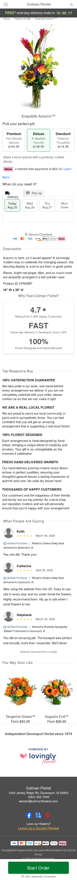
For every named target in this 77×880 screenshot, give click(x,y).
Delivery (12, 196)
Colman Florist (39, 4)
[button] (68, 870)
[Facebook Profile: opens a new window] (29, 815)
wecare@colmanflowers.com (38, 801)
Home (6, 18)
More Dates (65, 205)
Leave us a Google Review (38, 828)
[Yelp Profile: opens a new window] (48, 815)
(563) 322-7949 (38, 797)
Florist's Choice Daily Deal (48, 543)
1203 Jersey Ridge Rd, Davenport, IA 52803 (38, 793)
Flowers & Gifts (22, 18)
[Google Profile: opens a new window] (38, 815)
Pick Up (37, 193)
